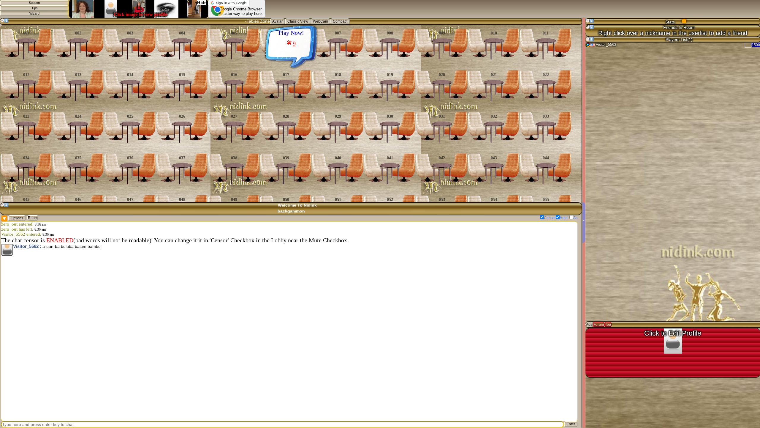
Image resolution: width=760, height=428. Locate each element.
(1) (690, 39)
